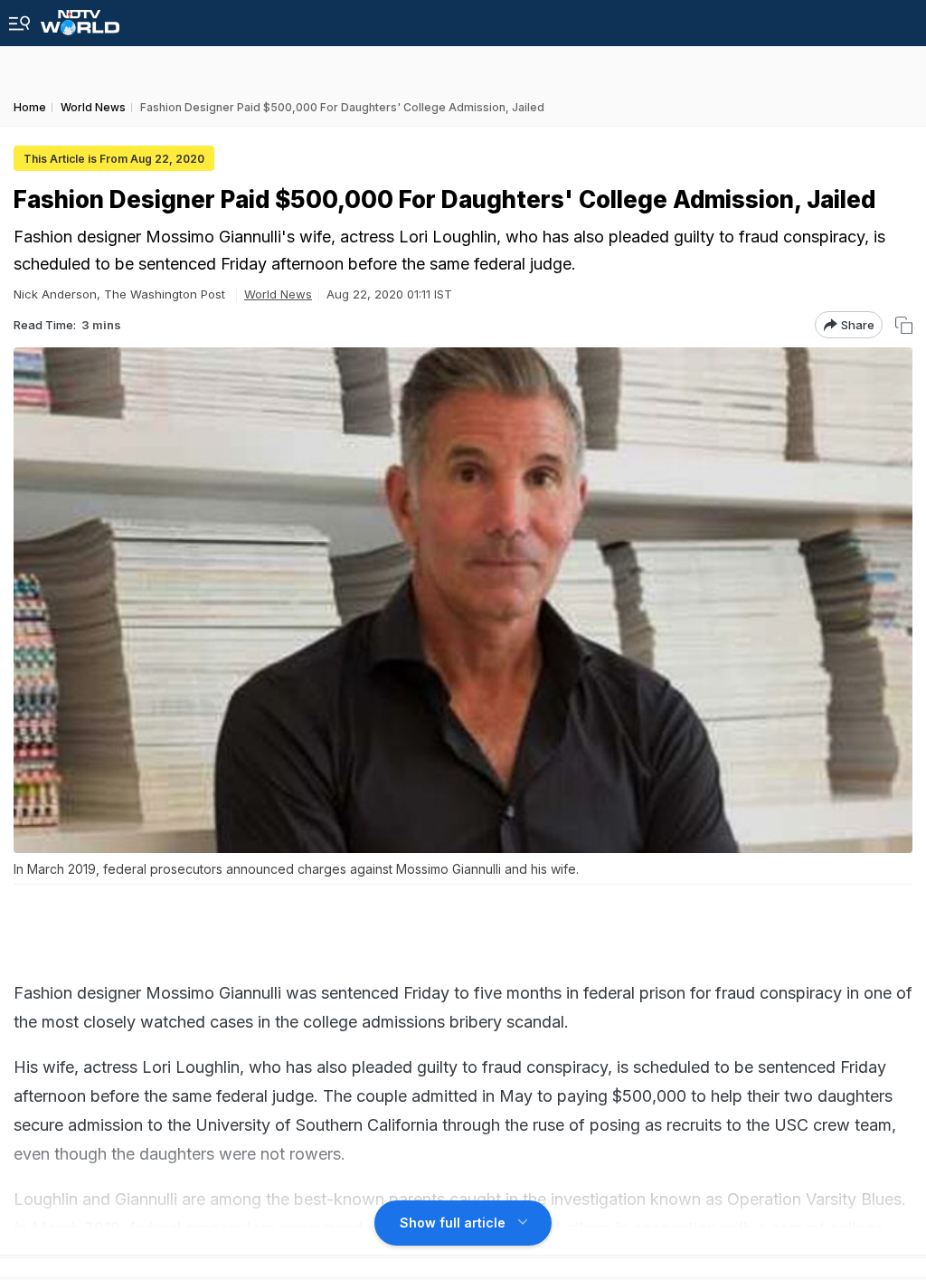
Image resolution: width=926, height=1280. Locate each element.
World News (278, 294)
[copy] (903, 325)
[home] (80, 17)
